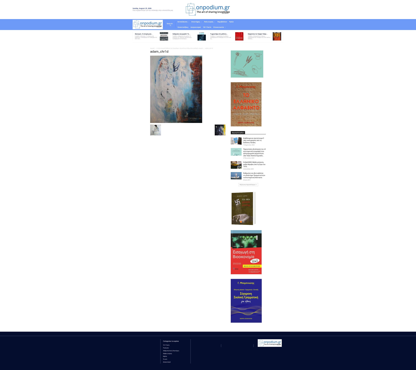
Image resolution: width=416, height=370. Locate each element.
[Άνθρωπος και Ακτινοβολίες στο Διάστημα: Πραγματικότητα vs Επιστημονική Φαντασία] (236, 175)
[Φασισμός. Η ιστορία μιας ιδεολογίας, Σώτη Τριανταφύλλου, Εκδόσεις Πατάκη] (164, 36)
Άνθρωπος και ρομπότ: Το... (181, 34)
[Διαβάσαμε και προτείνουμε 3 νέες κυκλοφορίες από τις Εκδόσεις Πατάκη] (236, 141)
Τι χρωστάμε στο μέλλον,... (219, 34)
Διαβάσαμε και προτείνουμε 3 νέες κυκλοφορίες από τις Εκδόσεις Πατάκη (253, 140)
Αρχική (152, 48)
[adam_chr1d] (176, 122)
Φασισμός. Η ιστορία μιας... (144, 34)
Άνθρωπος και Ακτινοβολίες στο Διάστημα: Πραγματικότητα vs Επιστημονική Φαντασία (254, 175)
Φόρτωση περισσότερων (247, 185)
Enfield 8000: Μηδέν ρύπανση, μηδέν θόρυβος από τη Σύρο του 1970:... (254, 164)
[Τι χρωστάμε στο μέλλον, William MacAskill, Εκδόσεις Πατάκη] (239, 36)
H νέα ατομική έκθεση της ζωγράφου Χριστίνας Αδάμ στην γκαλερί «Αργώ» (180, 48)
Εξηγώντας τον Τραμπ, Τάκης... (258, 34)
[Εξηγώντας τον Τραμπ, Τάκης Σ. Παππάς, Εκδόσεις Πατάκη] (277, 36)
